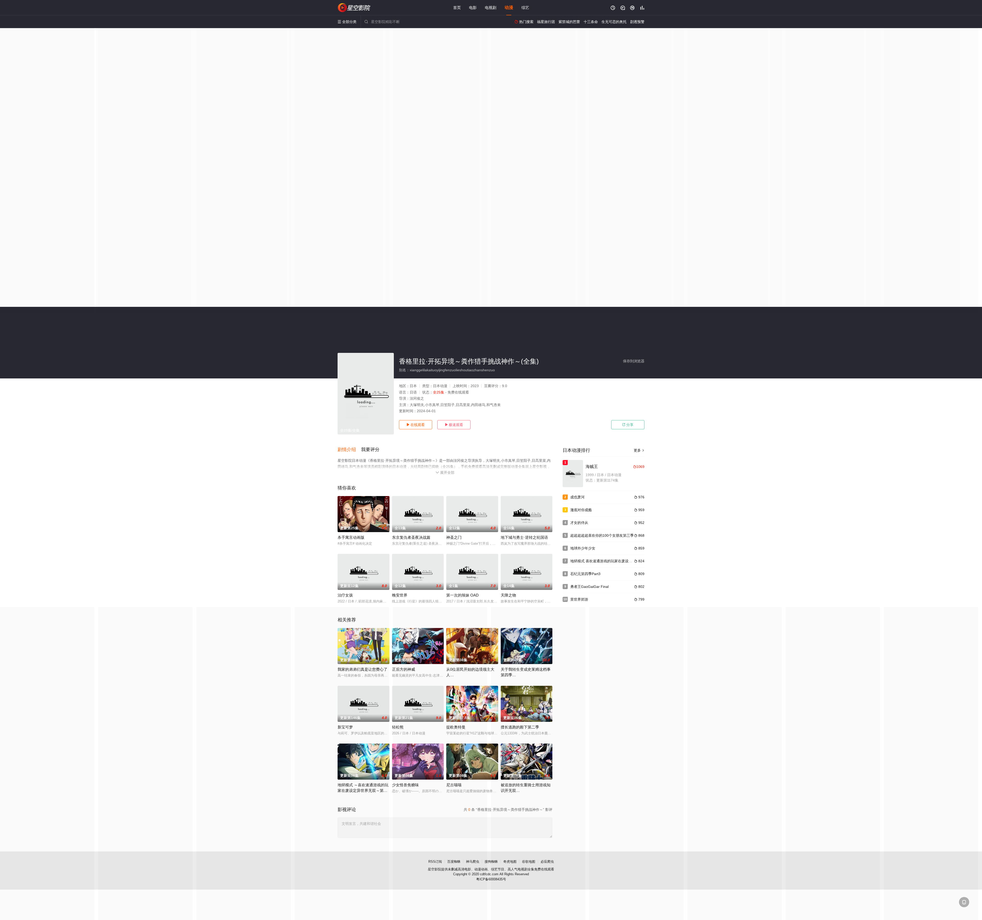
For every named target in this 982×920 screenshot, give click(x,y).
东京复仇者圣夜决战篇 (411, 537)
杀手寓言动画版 (351, 537)
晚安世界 (399, 595)
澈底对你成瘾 (581, 510)
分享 (627, 425)
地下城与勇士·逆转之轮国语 (524, 537)
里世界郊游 (579, 599)
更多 (639, 450)
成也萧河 (577, 497)
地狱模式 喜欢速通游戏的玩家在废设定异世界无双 (610, 561)
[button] (349, 449)
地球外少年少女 (582, 548)
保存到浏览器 (633, 361)
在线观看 (415, 425)
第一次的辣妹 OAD (462, 595)
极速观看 (454, 425)
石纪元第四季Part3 (585, 574)
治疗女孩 (345, 595)
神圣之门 (454, 537)
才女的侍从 (579, 523)
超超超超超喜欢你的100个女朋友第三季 (602, 535)
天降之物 (508, 595)
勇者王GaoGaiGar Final (589, 587)
